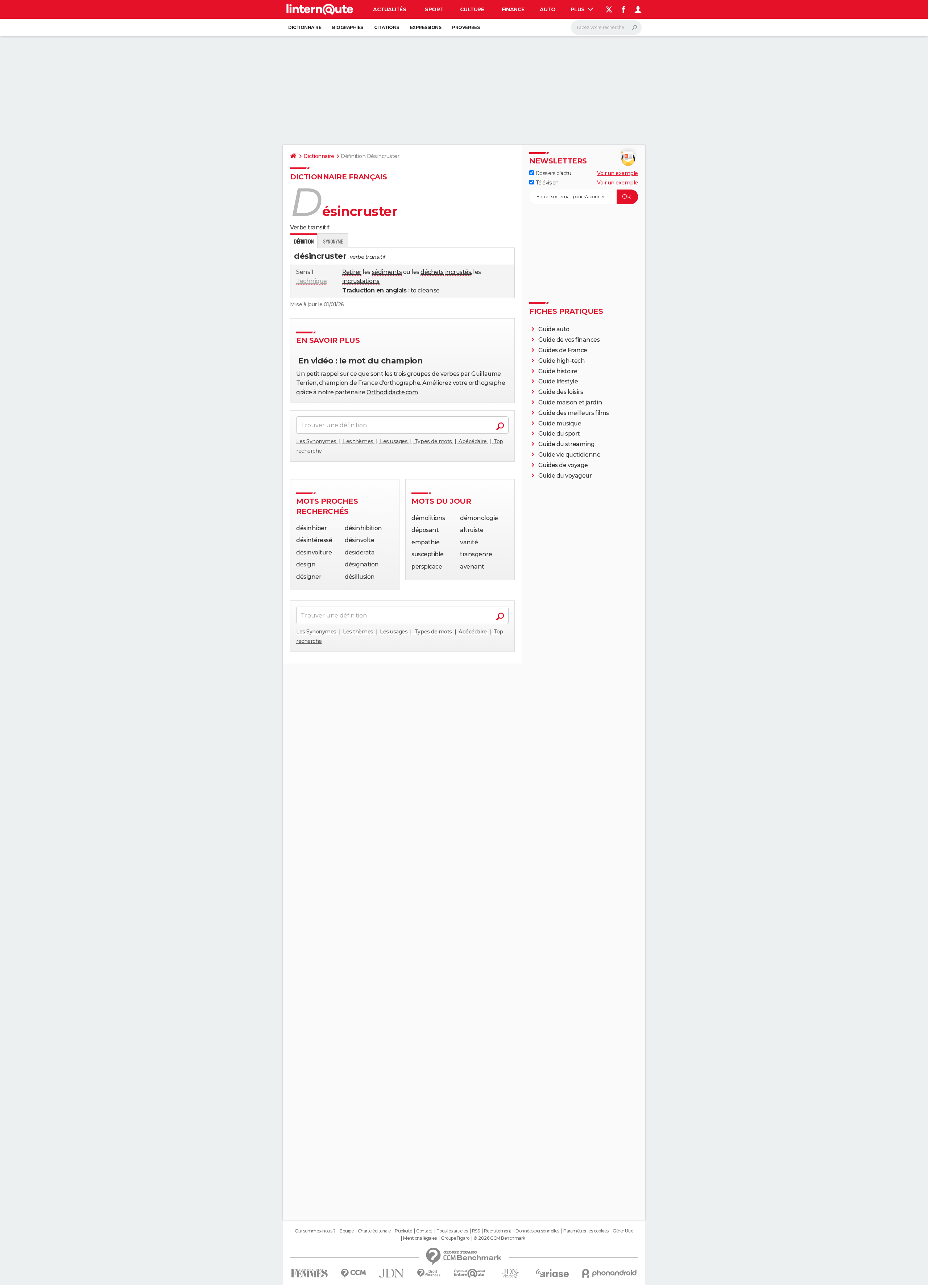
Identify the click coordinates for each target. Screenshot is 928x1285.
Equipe (346, 1231)
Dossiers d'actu (552, 173)
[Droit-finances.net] (429, 1273)
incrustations (361, 281)
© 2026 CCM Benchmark (499, 1238)
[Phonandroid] (609, 1273)
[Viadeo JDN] (510, 1273)
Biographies (347, 27)
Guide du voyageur (565, 475)
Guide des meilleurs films (573, 412)
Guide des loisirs (560, 391)
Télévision (546, 182)
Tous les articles (452, 1231)
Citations (386, 27)
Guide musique (559, 423)
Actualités (389, 9)
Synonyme (333, 241)
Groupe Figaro (455, 1238)
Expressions (426, 27)
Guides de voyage (563, 465)
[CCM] (353, 1273)
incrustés (458, 272)
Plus (578, 9)
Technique (311, 281)
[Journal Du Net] (391, 1273)
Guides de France (562, 350)
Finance (513, 9)
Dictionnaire (304, 27)
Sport (434, 9)
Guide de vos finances (569, 339)
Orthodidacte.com (392, 392)
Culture (472, 9)
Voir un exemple (617, 173)
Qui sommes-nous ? (315, 1231)
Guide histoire (557, 371)
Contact (424, 1231)
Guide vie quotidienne (569, 454)
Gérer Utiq (623, 1231)
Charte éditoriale (374, 1231)
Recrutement (497, 1231)
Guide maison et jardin (570, 402)
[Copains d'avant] (469, 1273)
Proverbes (466, 27)
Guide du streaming (566, 444)
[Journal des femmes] (309, 1273)
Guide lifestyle (558, 381)
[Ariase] (552, 1273)
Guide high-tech (561, 360)
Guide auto (553, 329)
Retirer (351, 272)
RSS (476, 1231)
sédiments (387, 272)
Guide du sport (559, 433)
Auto (547, 9)
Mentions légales (419, 1238)
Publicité (403, 1231)
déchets (432, 272)
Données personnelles (537, 1231)
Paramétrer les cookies (585, 1231)
